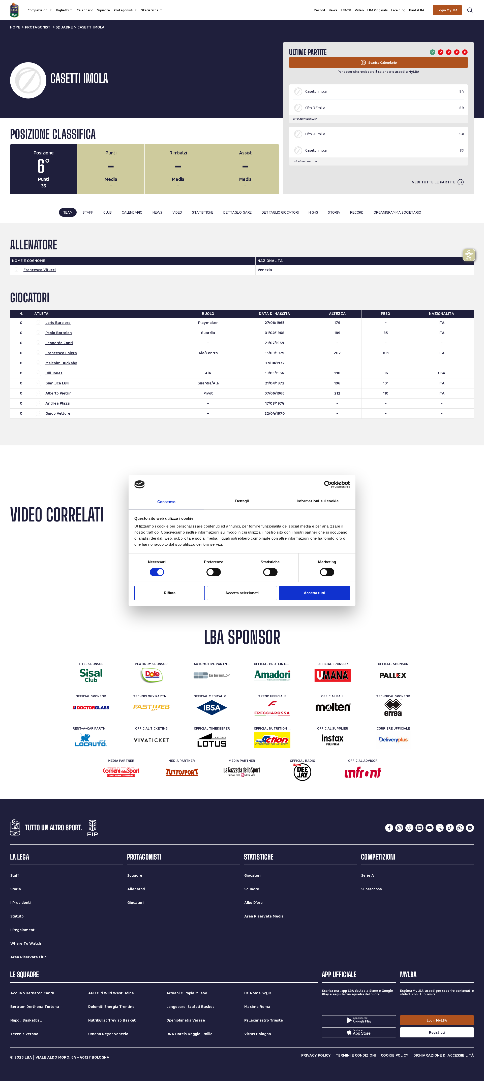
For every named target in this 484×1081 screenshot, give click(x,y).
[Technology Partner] (151, 707)
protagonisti (38, 27)
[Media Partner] (121, 772)
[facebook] (389, 828)
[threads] (409, 828)
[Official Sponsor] (332, 675)
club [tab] (107, 212)
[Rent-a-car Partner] (91, 740)
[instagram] (399, 828)
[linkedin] (419, 828)
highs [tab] (313, 212)
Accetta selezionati (242, 593)
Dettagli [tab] (242, 501)
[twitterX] (440, 828)
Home (15, 27)
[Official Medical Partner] (212, 707)
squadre (64, 27)
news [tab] (157, 212)
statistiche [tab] (202, 212)
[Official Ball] (332, 707)
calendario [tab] (132, 212)
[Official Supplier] (332, 740)
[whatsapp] (460, 828)
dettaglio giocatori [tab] (280, 212)
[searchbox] (242, 6)
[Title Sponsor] (91, 675)
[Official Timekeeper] (212, 740)
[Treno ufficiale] (272, 707)
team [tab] (68, 212)
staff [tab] (88, 212)
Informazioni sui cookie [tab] (317, 501)
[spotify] (470, 828)
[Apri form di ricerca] (470, 10)
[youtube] (430, 828)
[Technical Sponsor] (393, 707)
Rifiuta (169, 593)
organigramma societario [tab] (397, 212)
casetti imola (91, 27)
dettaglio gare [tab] (237, 212)
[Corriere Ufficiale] (393, 740)
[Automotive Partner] (212, 675)
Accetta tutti (314, 593)
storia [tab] (334, 212)
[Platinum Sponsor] (151, 675)
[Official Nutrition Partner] (272, 740)
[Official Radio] (302, 772)
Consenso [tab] (166, 502)
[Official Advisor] (363, 772)
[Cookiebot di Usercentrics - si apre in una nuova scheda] (328, 484)
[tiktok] (450, 828)
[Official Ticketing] (151, 740)
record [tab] (357, 212)
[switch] (213, 572)
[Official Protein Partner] (272, 675)
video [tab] (177, 212)
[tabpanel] (242, 334)
